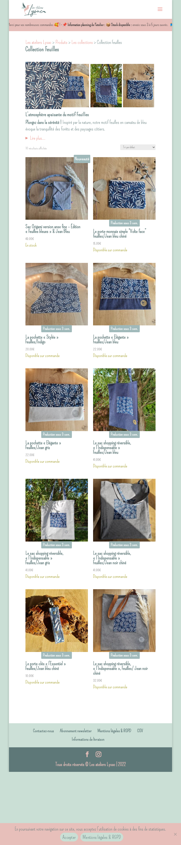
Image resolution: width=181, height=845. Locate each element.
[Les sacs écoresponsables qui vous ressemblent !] (33, 8)
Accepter (69, 837)
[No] (175, 834)
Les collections (82, 42)
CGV (140, 730)
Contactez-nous (43, 730)
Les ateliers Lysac (38, 42)
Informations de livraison (88, 739)
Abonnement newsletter (76, 730)
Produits (61, 42)
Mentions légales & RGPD (114, 730)
